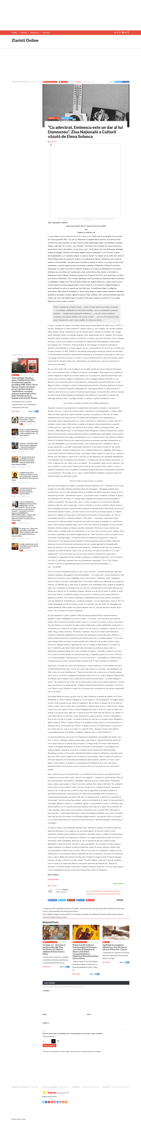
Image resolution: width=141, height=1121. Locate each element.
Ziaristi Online (25, 40)
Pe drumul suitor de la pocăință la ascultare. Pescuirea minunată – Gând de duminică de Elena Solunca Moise (23, 460)
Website (46, 1023)
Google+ (72, 900)
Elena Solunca (108, 891)
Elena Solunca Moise (50, 82)
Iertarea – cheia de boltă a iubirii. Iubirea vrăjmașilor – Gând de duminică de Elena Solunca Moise (28, 446)
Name (45, 1014)
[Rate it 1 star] (117, 900)
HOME (14, 33)
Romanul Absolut (104, 894)
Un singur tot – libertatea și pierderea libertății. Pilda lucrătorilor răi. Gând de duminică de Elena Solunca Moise (54, 949)
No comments (67, 118)
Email (89, 1014)
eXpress (78, 82)
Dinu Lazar (88, 219)
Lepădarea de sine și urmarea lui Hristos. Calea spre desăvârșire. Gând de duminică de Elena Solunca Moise (25, 476)
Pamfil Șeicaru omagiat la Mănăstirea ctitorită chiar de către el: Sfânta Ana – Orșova (114, 947)
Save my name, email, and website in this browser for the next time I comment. (73, 1033)
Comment (47, 991)
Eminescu (64, 82)
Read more (46, 967)
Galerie (107, 942)
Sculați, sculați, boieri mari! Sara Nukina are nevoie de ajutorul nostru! (28, 546)
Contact (24, 33)
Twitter (118, 82)
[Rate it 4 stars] (121, 900)
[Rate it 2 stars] (118, 900)
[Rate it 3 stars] (120, 900)
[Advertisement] (70, 14)
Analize (16, 375)
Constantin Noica (96, 891)
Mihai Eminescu (91, 894)
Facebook (126, 82)
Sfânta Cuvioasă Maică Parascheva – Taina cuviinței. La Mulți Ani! (27, 419)
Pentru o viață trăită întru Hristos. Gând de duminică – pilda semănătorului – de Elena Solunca (28, 432)
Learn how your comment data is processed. (85, 1051)
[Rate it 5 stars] (122, 900)
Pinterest (91, 900)
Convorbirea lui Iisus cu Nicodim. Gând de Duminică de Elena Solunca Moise (27, 491)
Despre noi (35, 33)
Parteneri (46, 33)
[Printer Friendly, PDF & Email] (118, 883)
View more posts (61, 892)
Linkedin (81, 900)
